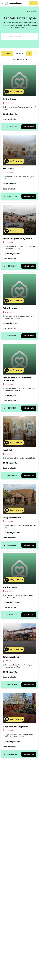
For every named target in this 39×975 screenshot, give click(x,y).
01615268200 (11, 196)
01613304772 (11, 475)
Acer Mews (8, 168)
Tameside (31, 11)
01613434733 (11, 754)
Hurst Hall (7, 450)
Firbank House (10, 308)
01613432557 (11, 266)
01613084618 (11, 408)
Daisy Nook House (12, 517)
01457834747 (11, 615)
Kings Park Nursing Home (15, 726)
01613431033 (11, 545)
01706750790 (11, 127)
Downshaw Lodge (12, 657)
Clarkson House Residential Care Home (17, 379)
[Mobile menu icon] (2, 3)
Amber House (9, 99)
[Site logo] (13, 3)
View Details (29, 127)
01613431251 (11, 336)
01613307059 (11, 684)
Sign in (33, 3)
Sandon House (10, 587)
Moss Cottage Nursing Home (17, 238)
